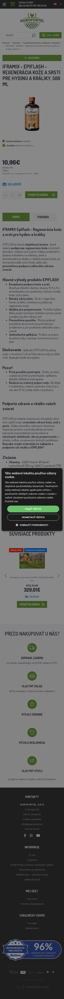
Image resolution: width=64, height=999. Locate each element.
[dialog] (32, 499)
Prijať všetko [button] (33, 508)
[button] (32, 525)
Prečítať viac (11, 501)
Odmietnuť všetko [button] (33, 517)
